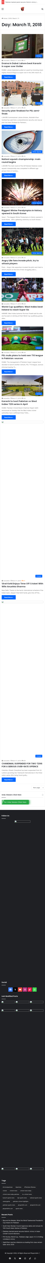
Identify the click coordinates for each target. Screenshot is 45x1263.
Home (5, 18)
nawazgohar (6, 1201)
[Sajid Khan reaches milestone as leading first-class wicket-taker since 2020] (8, 1088)
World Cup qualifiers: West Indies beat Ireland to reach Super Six (22, 308)
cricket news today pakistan (11, 1194)
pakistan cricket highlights (20, 1201)
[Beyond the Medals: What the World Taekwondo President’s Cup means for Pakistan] (8, 1005)
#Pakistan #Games (30, 1187)
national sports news (36, 1198)
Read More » (8, 77)
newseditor (6, 60)
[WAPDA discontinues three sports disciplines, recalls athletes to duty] (36, 1088)
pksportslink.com (8, 1208)
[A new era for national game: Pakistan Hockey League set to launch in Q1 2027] (22, 1171)
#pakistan (18, 1187)
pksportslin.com (22, 1205)
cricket (5, 1190)
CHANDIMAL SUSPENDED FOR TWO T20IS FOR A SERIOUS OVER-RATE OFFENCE (22, 765)
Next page (36, 787)
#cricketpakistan (8, 1187)
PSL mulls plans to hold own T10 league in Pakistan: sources (22, 357)
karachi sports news (8, 1198)
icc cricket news (27, 1194)
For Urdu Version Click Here (15, 802)
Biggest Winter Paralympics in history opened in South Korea (22, 212)
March (15, 18)
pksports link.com (35, 1205)
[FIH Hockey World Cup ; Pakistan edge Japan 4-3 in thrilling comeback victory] (22, 1013)
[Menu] (3, 9)
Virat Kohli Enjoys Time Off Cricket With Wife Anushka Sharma (22, 585)
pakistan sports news (9, 1205)
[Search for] (42, 9)
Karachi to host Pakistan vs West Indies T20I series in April (19, 403)
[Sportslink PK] (22, 9)
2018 (10, 18)
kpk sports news (22, 1198)
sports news (19, 1208)
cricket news (13, 1190)
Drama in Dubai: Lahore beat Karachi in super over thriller (21, 65)
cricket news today (25, 1190)
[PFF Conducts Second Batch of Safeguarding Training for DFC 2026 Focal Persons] (8, 1171)
